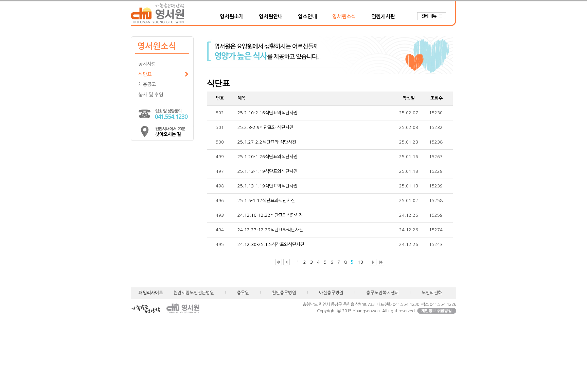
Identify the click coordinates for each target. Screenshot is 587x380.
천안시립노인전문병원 (193, 293)
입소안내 (307, 16)
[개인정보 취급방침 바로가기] (436, 311)
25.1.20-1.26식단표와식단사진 (267, 156)
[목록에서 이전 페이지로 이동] (286, 262)
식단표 (145, 74)
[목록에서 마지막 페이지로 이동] (381, 262)
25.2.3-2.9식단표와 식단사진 (265, 127)
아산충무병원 (331, 293)
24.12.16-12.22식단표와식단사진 (270, 215)
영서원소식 (344, 16)
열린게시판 (383, 16)
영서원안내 (271, 16)
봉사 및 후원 (150, 94)
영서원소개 (232, 16)
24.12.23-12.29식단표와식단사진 (270, 230)
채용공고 (147, 84)
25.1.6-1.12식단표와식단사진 (266, 200)
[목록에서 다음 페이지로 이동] (373, 262)
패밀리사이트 (151, 293)
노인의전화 (432, 293)
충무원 (243, 293)
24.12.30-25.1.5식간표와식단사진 (270, 244)
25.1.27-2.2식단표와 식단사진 (266, 142)
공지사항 (147, 64)
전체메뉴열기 (435, 16)
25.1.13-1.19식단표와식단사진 (267, 171)
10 (360, 262)
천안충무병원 (284, 293)
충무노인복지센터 (382, 293)
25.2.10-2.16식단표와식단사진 (267, 113)
